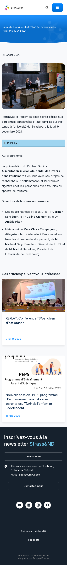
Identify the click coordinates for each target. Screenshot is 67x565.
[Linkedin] (28, 505)
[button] (33, 143)
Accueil (7, 27)
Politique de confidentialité (33, 531)
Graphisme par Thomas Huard (33, 555)
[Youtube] (19, 505)
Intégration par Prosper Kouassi (33, 558)
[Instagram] (38, 505)
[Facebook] (47, 505)
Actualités (18, 27)
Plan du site (33, 539)
